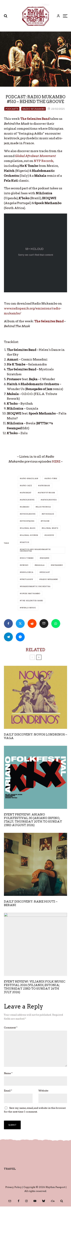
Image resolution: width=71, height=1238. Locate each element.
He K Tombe (27, 558)
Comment (10, 1027)
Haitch (25, 542)
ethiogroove (28, 514)
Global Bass (28, 528)
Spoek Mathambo (30, 593)
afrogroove (28, 500)
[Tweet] (20, 623)
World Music (28, 608)
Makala (40, 565)
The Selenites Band (35, 119)
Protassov (27, 579)
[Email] (43, 623)
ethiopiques (28, 521)
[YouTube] (35, 1201)
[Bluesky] (43, 1201)
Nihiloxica (27, 572)
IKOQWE (45, 558)
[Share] (8, 623)
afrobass (45, 486)
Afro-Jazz (26, 486)
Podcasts (11, 108)
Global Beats (50, 528)
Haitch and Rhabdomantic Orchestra (35, 550)
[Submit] (32, 623)
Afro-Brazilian (29, 478)
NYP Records (43, 161)
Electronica (44, 507)
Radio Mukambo (33, 108)
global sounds (29, 535)
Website (43, 1090)
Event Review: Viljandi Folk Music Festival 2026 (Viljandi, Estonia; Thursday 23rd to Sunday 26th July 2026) (34, 987)
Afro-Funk (51, 478)
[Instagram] (26, 1201)
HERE (56, 461)
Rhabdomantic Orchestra (35, 586)
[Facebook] (18, 1201)
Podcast (45, 572)
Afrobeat (26, 493)
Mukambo (57, 565)
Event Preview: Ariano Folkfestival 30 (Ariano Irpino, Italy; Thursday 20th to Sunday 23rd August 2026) (33, 820)
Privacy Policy (13, 1187)
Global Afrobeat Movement (35, 156)
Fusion (46, 521)
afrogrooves (49, 500)
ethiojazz (48, 514)
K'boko (24, 565)
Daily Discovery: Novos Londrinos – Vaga (35, 736)
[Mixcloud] (52, 1201)
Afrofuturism (47, 493)
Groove (50, 535)
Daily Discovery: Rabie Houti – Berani (30, 903)
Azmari (25, 507)
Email (8, 1090)
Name (8, 1073)
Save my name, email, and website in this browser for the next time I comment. (35, 1109)
